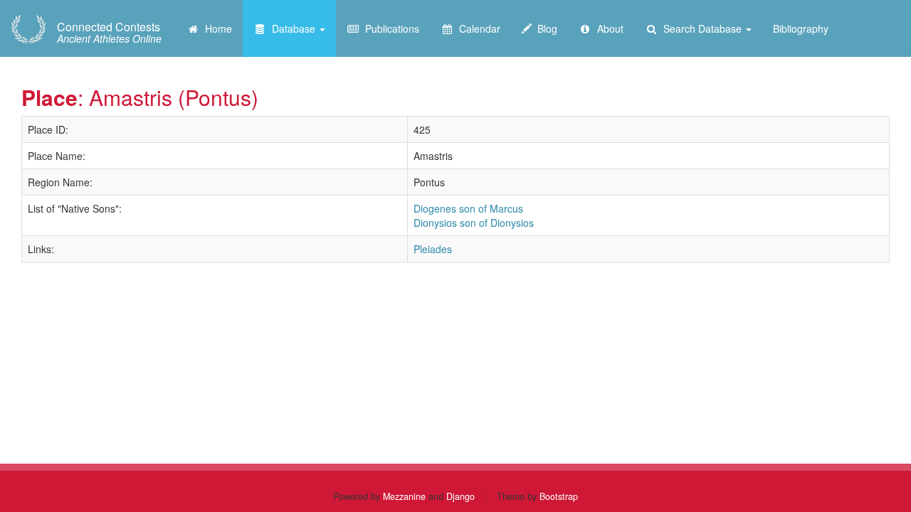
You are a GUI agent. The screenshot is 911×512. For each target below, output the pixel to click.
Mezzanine (404, 496)
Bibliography (800, 28)
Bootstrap (558, 496)
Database (292, 28)
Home (215, 28)
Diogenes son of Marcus (468, 208)
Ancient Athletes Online (109, 33)
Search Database (701, 28)
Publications (389, 28)
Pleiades (433, 249)
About (607, 28)
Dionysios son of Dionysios (474, 222)
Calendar (476, 28)
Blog (544, 28)
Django (460, 496)
